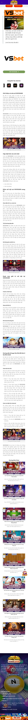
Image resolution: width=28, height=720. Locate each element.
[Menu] (2, 2)
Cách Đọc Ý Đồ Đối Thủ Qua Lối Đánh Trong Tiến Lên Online (14, 499)
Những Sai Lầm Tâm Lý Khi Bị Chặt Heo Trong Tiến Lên (14, 545)
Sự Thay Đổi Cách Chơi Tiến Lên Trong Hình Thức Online (14, 476)
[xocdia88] (14, 2)
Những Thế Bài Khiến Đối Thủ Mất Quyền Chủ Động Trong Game (14, 568)
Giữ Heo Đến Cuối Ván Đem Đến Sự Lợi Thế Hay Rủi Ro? (14, 591)
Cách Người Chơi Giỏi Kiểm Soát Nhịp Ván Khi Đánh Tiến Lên (14, 614)
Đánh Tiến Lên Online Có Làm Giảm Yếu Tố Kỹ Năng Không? (14, 522)
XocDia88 (3, 665)
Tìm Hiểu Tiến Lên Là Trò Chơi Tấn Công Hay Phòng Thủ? (14, 637)
